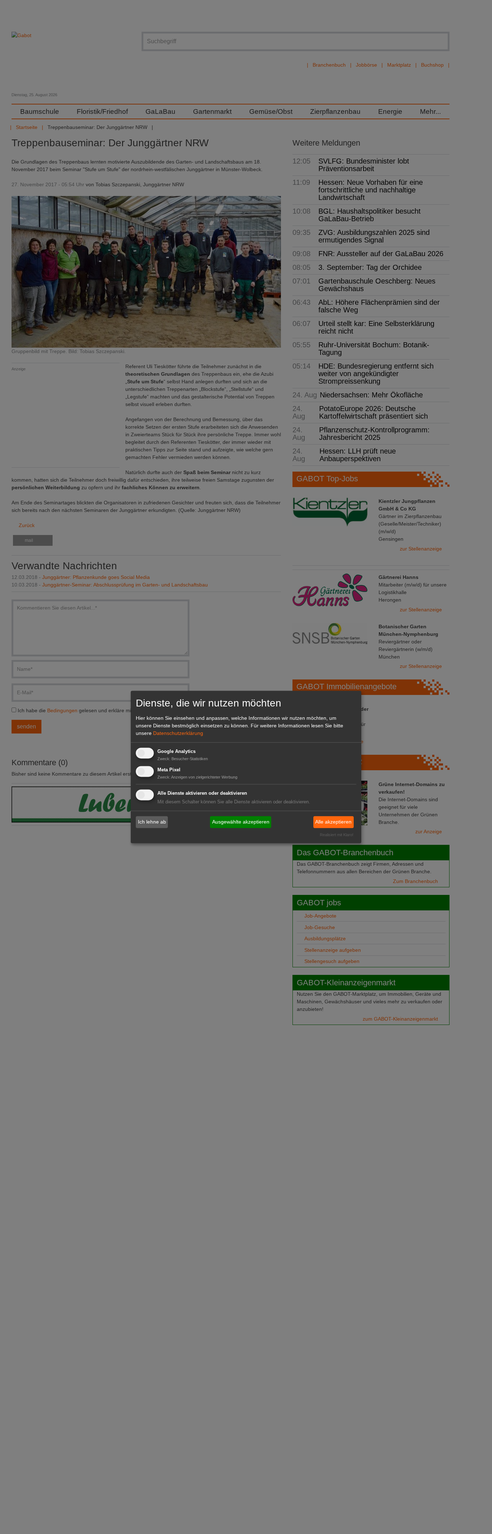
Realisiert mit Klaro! (336, 835)
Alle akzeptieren (333, 822)
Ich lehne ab (152, 822)
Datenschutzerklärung (178, 733)
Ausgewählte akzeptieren (240, 822)
